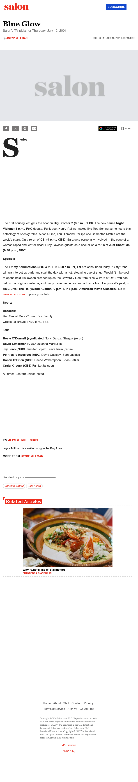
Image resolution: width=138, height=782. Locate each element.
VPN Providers (69, 745)
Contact (76, 703)
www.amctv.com (14, 294)
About (57, 703)
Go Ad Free (87, 709)
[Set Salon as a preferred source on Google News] (107, 128)
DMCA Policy (69, 751)
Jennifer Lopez (14, 486)
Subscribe (116, 7)
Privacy (88, 703)
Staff (66, 703)
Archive (72, 709)
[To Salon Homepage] (16, 6)
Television (34, 486)
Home (47, 703)
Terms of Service (54, 709)
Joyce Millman (16, 38)
